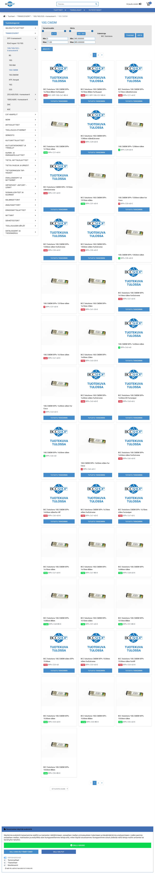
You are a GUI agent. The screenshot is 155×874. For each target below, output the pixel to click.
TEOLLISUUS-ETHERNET (15, 130)
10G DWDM (13, 74)
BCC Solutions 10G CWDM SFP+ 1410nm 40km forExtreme (131, 294)
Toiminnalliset (13, 860)
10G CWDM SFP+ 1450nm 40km (56, 452)
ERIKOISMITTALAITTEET (15, 210)
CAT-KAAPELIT (11, 114)
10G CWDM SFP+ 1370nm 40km (56, 303)
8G (10, 55)
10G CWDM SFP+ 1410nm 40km (56, 354)
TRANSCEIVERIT (24, 16)
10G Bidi (12, 65)
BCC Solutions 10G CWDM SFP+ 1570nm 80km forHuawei (93, 90)
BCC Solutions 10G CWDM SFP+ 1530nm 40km (56, 717)
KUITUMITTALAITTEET (15, 140)
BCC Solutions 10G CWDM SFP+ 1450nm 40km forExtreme (131, 454)
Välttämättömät (14, 857)
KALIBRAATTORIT (12, 199)
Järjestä (46, 49)
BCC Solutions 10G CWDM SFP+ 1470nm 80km (93, 568)
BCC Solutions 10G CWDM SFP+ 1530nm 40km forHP (131, 660)
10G (10, 60)
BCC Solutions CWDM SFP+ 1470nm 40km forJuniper (132, 511)
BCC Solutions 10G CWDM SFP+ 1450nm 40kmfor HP (56, 511)
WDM (7, 119)
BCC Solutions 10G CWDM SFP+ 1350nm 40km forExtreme (93, 245)
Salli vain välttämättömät (21, 851)
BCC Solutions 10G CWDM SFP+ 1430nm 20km (93, 356)
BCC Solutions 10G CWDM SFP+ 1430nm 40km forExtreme (93, 396)
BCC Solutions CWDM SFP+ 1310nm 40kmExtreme (58, 188)
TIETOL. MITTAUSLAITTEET (16, 160)
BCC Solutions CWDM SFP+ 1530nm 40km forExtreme (95, 660)
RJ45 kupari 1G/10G (15, 43)
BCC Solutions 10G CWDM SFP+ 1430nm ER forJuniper (131, 396)
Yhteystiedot (95, 10)
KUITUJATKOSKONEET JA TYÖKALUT (15, 146)
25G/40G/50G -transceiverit (18, 94)
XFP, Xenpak (14, 79)
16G (10, 84)
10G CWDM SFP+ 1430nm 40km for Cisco (57, 407)
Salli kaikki (78, 845)
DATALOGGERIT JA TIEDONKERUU (13, 232)
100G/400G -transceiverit (17, 99)
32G (10, 89)
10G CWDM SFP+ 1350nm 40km (131, 254)
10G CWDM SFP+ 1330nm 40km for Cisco (132, 199)
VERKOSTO (9, 135)
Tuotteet (58, 10)
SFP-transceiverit (14, 38)
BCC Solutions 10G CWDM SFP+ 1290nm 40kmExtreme (93, 137)
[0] (148, 4)
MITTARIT (9, 215)
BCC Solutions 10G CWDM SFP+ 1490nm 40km (131, 568)
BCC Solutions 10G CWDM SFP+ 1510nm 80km (131, 619)
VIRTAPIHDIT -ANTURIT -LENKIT (16, 186)
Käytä (139, 35)
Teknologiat (76, 10)
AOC (9, 109)
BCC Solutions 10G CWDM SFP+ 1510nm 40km (93, 619)
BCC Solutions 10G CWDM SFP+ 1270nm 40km (56, 147)
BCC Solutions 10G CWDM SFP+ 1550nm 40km (131, 717)
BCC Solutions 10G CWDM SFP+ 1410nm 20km (93, 304)
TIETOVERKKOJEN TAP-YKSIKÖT (15, 171)
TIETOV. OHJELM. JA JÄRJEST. (17, 165)
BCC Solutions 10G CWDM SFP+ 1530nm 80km (93, 717)
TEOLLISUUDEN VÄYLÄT (15, 225)
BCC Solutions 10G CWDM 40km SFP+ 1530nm (58, 660)
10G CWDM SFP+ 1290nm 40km (131, 146)
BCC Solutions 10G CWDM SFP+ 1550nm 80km (56, 768)
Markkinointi (13, 865)
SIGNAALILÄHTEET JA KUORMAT (14, 193)
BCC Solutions (106, 36)
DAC (9, 104)
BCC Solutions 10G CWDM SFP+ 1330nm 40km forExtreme (56, 245)
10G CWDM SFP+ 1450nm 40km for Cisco (95, 464)
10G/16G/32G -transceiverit (44, 16)
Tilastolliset (12, 863)
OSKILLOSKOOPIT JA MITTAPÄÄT (13, 179)
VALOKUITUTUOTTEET (14, 28)
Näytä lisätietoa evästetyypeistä (19, 868)
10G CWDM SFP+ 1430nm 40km (131, 344)
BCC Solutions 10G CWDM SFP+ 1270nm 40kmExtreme (131, 90)
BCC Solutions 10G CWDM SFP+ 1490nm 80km (56, 619)
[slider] (43, 31)
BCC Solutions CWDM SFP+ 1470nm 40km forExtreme (95, 511)
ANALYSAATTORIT (12, 205)
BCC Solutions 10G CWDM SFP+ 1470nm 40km (56, 568)
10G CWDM (13, 70)
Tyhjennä (130, 35)
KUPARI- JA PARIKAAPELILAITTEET (15, 154)
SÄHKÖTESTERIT (12, 220)
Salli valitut (58, 851)
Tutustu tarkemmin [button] (59, 101)
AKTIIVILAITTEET (12, 124)
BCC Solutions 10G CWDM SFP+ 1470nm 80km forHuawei (56, 90)
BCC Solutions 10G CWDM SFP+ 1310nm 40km (93, 199)
